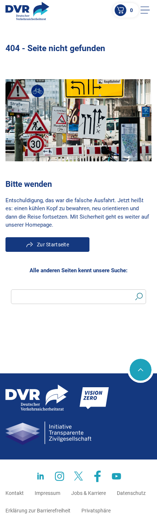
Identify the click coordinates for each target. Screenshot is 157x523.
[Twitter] (78, 476)
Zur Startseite (53, 244)
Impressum (47, 493)
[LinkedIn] (40, 476)
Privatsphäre (96, 511)
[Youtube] (116, 476)
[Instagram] (59, 476)
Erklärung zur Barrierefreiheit (37, 511)
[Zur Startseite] (27, 11)
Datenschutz (131, 493)
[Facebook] (97, 476)
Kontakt (14, 493)
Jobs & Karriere (88, 493)
